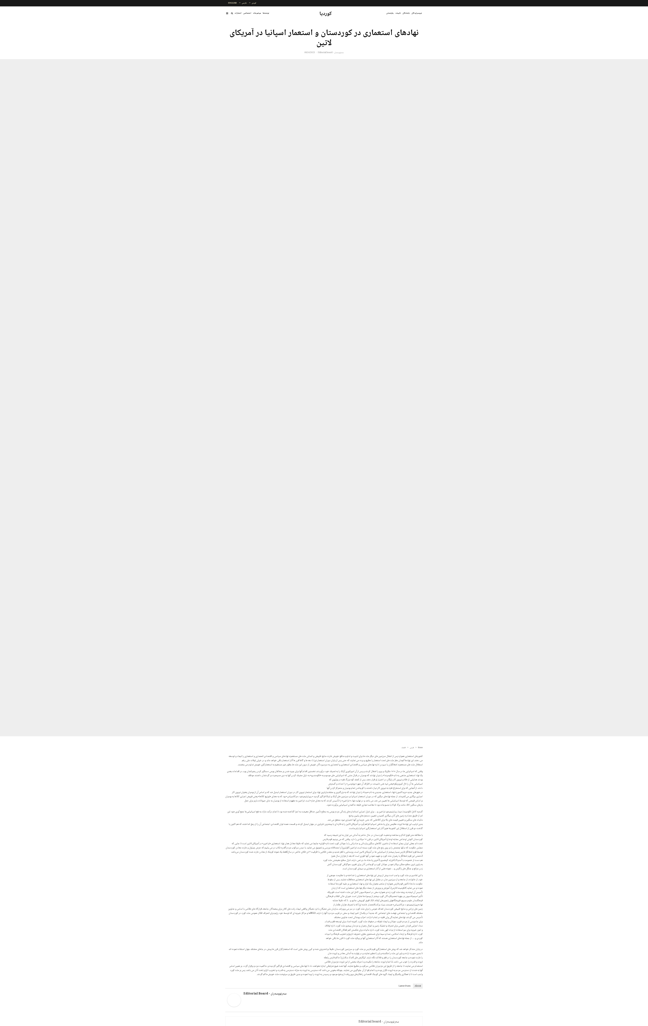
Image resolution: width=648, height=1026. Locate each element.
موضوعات (257, 13)
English (232, 3)
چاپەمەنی (390, 13)
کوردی (254, 3)
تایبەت (398, 13)
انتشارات (238, 13)
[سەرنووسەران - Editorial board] (234, 1006)
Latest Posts (405, 986)
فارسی (244, 3)
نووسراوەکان (416, 13)
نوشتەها (266, 13)
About (418, 986)
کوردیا (325, 14)
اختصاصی (247, 13)
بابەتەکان (406, 13)
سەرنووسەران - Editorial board (331, 52)
